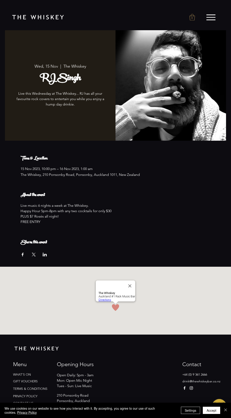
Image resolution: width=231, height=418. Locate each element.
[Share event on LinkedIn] (45, 254)
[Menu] (211, 17)
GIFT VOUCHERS (25, 381)
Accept (211, 410)
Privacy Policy (27, 412)
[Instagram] (191, 388)
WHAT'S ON (22, 374)
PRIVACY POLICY (25, 396)
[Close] (225, 410)
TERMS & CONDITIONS (30, 389)
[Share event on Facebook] (23, 254)
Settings (190, 410)
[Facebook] (184, 388)
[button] (192, 17)
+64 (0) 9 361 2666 (194, 374)
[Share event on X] (34, 254)
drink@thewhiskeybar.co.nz (201, 381)
